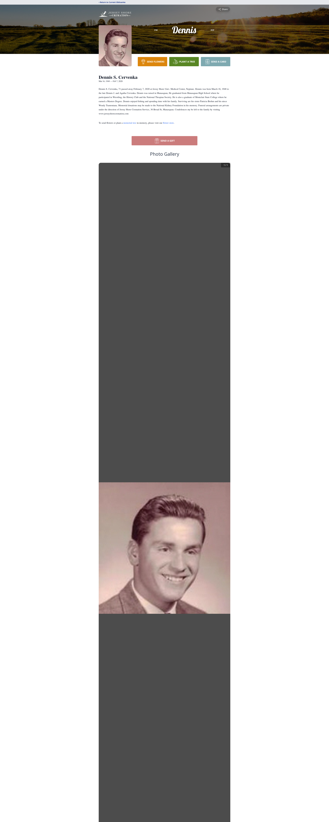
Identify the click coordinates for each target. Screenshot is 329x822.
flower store (168, 122)
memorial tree (129, 122)
